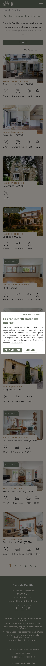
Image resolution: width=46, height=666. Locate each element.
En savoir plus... (17, 343)
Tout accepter (12, 350)
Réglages (31, 350)
